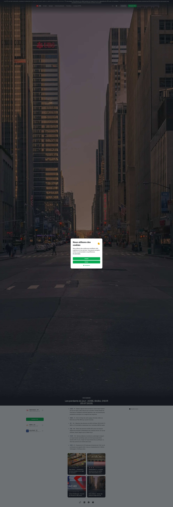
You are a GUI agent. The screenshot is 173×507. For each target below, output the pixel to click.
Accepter (86, 258)
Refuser (86, 262)
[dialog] (86, 253)
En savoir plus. (77, 253)
